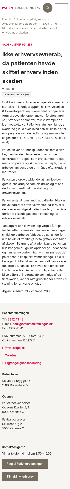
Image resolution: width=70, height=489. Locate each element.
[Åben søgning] (47, 8)
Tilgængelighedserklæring (23, 363)
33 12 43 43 (15, 319)
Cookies (10, 355)
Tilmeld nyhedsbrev (20, 476)
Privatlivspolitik (15, 348)
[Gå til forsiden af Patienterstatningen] (21, 8)
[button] (61, 7)
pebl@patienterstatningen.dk (33, 324)
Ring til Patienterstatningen (25, 463)
